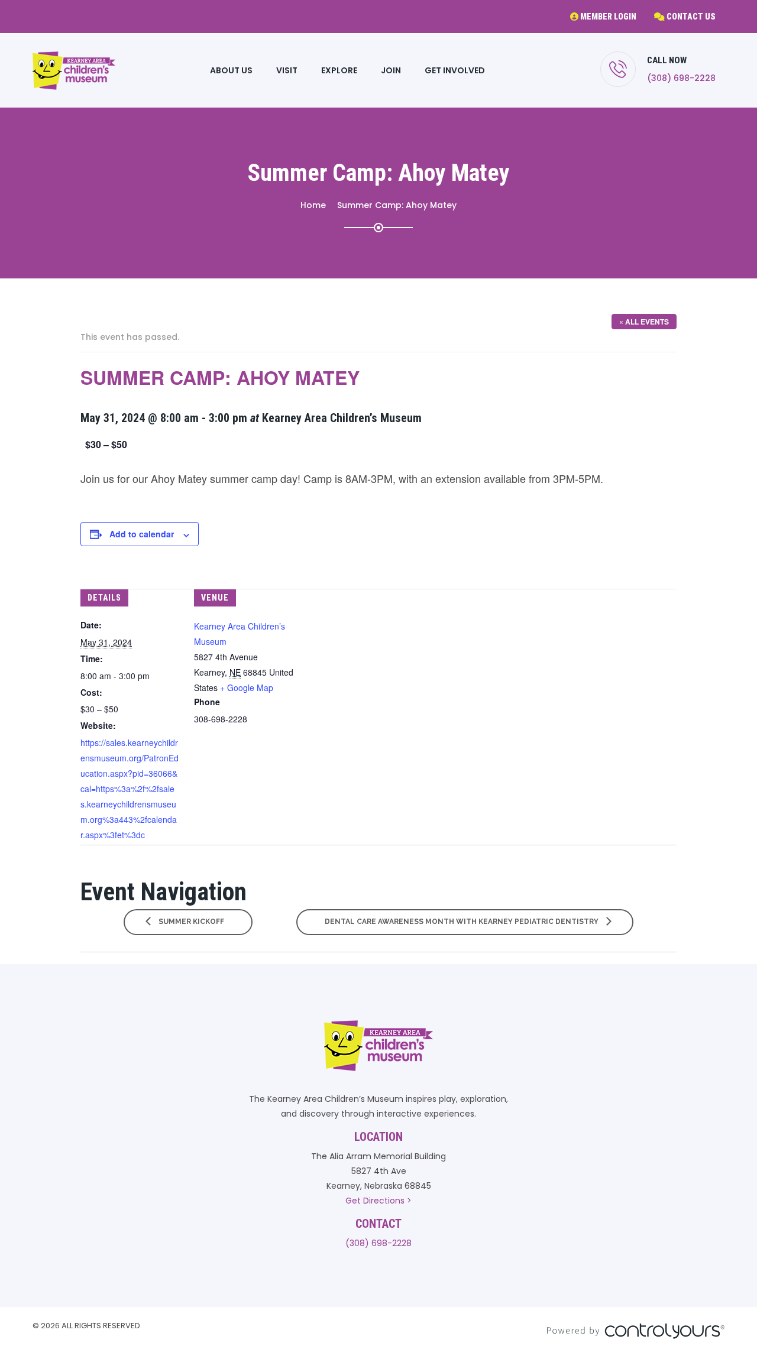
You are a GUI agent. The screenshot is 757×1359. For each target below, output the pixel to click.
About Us (231, 70)
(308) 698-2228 (681, 78)
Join (391, 70)
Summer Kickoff (190, 921)
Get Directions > (378, 1200)
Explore (339, 70)
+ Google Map (246, 687)
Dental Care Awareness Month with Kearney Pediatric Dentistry (462, 921)
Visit (286, 70)
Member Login (607, 16)
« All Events (644, 321)
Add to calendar (141, 534)
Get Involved (455, 70)
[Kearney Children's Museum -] (74, 70)
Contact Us (690, 16)
